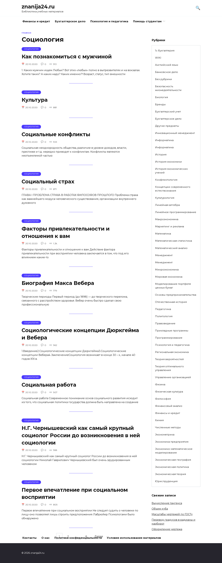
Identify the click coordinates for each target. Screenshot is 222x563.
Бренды (160, 104)
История (160, 154)
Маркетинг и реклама (169, 226)
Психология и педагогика (109, 21)
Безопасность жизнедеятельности (168, 88)
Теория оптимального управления (169, 368)
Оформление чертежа (167, 529)
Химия (159, 420)
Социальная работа (49, 385)
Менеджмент (164, 255)
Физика (160, 384)
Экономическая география (173, 459)
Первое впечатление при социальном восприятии (75, 493)
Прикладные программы (171, 330)
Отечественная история (171, 301)
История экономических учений (171, 170)
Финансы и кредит (36, 21)
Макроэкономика (166, 219)
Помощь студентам (147, 21)
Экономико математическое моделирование (173, 450)
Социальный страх (48, 181)
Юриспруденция (166, 481)
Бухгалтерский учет (168, 111)
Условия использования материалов (134, 537)
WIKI (158, 57)
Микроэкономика (167, 269)
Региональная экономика (172, 352)
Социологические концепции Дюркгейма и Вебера (80, 334)
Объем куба (160, 508)
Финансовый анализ (168, 405)
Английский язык (166, 64)
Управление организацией (173, 377)
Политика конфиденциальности (78, 537)
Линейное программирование (175, 212)
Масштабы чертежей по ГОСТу (172, 514)
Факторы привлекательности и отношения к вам (66, 232)
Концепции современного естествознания (172, 188)
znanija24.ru (38, 6)
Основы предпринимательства (175, 294)
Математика (163, 233)
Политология (163, 316)
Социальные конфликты (56, 134)
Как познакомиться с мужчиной (67, 57)
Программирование (168, 337)
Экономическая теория (170, 474)
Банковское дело (166, 72)
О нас (45, 537)
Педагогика (163, 309)
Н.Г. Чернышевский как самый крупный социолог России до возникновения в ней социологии (81, 435)
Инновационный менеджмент (175, 133)
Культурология (164, 197)
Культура (35, 100)
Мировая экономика (168, 276)
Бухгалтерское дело (70, 21)
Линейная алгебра (167, 204)
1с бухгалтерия (164, 50)
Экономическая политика (172, 466)
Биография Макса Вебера (58, 283)
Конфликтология (166, 179)
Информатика (164, 140)
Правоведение (165, 323)
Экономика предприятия (171, 441)
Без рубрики (163, 79)
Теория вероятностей (169, 359)
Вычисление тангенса (167, 503)
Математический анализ (171, 248)
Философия (163, 398)
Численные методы (168, 427)
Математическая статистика (173, 240)
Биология (161, 97)
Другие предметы (167, 125)
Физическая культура (169, 391)
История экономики (168, 161)
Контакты (29, 537)
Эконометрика (164, 434)
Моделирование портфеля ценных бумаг (173, 285)
